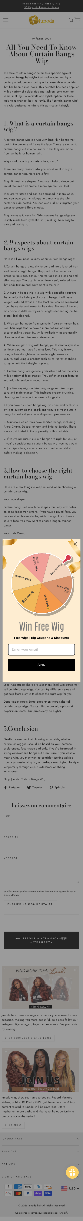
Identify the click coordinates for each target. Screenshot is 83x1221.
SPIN (41, 665)
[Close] (75, 544)
